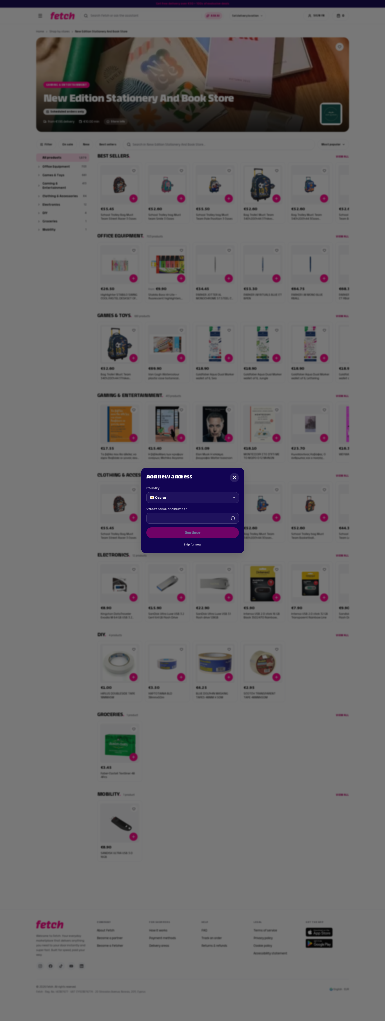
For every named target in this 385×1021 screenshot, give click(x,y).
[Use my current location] (233, 518)
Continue (192, 532)
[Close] (234, 477)
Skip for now (192, 544)
